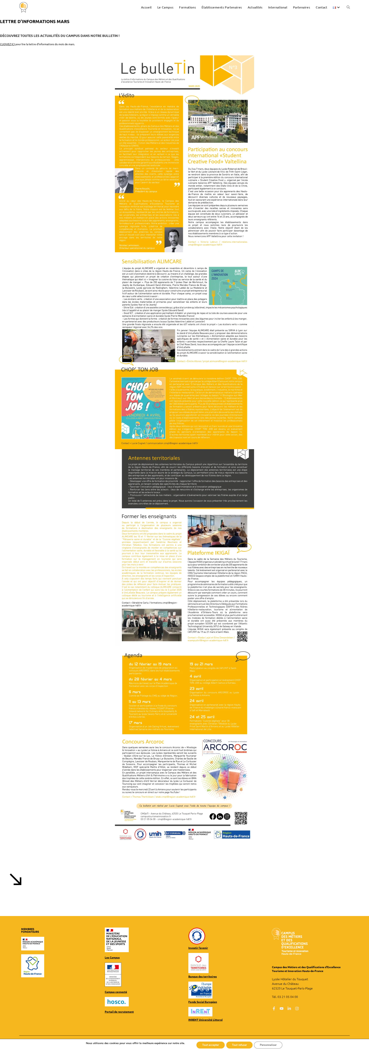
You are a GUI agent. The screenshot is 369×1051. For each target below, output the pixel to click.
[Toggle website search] (348, 7)
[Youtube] (281, 1008)
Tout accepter (210, 1045)
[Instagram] (297, 1008)
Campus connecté (116, 992)
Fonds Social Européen (202, 1002)
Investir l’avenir (198, 947)
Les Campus (112, 957)
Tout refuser (239, 1045)
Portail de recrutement (119, 1011)
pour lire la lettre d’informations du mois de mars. (37, 44)
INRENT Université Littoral (205, 1019)
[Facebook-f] (274, 1008)
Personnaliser (268, 1045)
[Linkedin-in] (289, 1008)
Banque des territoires (202, 976)
